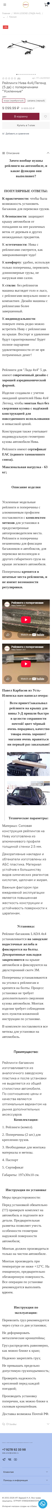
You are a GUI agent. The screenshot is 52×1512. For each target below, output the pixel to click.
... (4, 16)
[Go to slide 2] (18, 74)
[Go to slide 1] (16, 74)
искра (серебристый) (14, 100)
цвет (4, 96)
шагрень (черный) (36, 100)
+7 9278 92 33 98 (14, 1449)
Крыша (12, 16)
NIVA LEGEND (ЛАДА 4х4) (27, 13)
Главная (6, 13)
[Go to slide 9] (33, 74)
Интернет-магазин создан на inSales (19, 1506)
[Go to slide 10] (35, 74)
